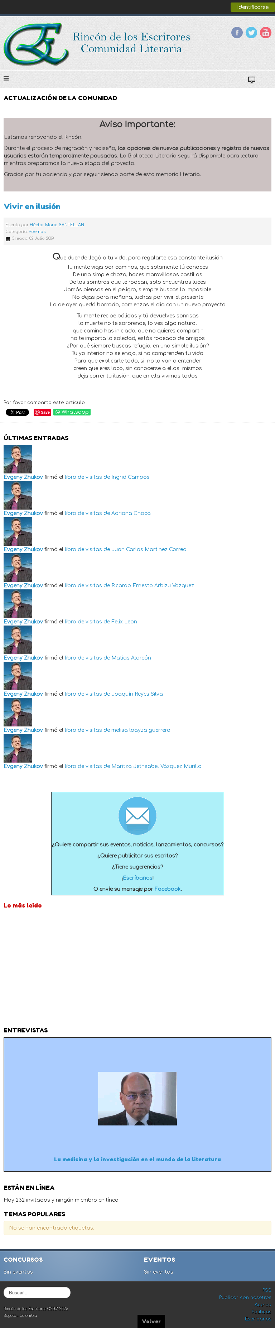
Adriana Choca (131, 513)
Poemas (37, 231)
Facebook (237, 32)
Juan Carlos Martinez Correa (149, 549)
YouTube (265, 32)
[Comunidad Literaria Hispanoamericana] (98, 44)
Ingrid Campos (130, 477)
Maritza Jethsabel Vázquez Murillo (156, 766)
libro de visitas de (87, 477)
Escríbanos (138, 878)
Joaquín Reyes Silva (137, 694)
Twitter (251, 32)
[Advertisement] (137, 970)
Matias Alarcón (131, 658)
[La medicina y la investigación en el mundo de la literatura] (137, 1098)
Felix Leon (124, 621)
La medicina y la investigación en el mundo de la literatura (137, 1159)
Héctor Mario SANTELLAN (57, 225)
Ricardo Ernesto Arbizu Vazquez (152, 585)
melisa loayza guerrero (140, 730)
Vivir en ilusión (32, 206)
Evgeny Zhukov (23, 477)
